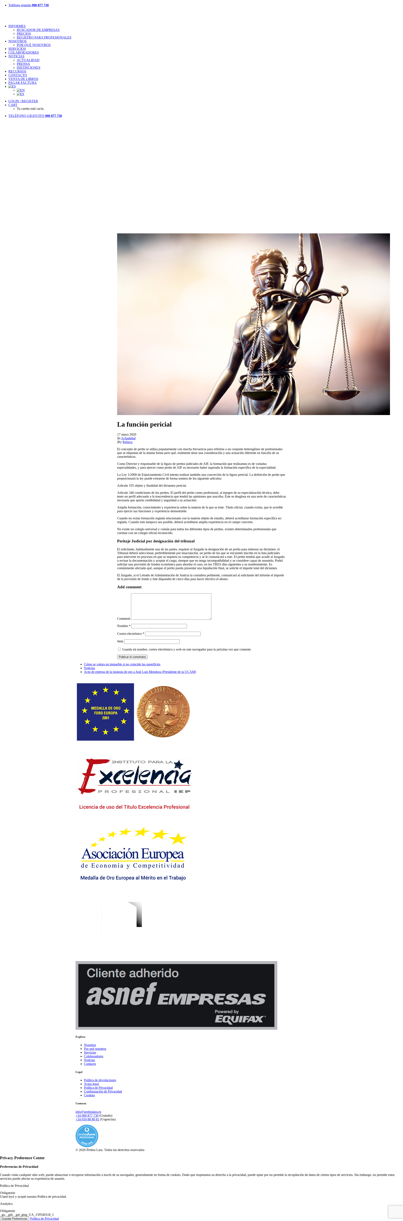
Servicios (17, 48)
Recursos (17, 71)
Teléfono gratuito (28, 5)
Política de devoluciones (100, 1080)
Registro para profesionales (44, 37)
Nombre (124, 626)
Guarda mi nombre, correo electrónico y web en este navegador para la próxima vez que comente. (186, 649)
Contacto (17, 75)
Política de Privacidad (98, 1087)
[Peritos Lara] (201, 15)
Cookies (89, 1095)
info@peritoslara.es (88, 1112)
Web (120, 641)
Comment (123, 618)
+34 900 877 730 (87, 1115)
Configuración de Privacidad (103, 1091)
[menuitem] (205, 5)
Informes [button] (17, 26)
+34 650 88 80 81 (87, 1119)
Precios (24, 33)
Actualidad (28, 60)
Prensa (23, 64)
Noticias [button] (16, 56)
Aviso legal (91, 1084)
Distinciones (28, 67)
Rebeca (127, 442)
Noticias (89, 668)
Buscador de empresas (38, 30)
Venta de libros (23, 79)
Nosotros (17, 41)
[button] (253, 414)
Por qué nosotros (34, 45)
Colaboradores (23, 52)
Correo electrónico (130, 633)
